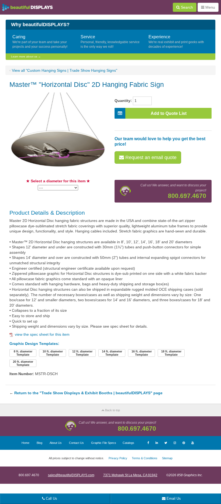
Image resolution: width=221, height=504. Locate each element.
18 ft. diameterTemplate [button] (171, 353)
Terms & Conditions (144, 458)
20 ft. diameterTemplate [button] (23, 363)
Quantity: (123, 100)
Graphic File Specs (103, 442)
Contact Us (76, 442)
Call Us (51, 498)
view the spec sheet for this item (42, 334)
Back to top (112, 410)
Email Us (173, 498)
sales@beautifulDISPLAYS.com (71, 475)
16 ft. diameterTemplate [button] (142, 353)
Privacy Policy (118, 458)
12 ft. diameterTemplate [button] (82, 353)
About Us (56, 442)
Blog (39, 442)
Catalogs (128, 442)
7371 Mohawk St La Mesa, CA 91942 (130, 475)
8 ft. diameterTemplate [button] (23, 353)
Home (25, 442)
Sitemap (167, 458)
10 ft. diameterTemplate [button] (53, 353)
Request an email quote (150, 157)
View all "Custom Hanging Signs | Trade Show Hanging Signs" (64, 70)
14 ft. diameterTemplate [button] (112, 353)
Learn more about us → (26, 56)
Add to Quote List (169, 113)
